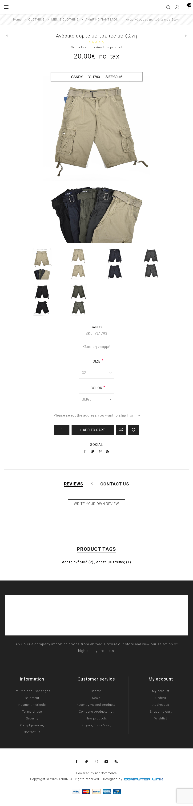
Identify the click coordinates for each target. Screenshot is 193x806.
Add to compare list (121, 430)
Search (96, 691)
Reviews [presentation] (73, 483)
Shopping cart (161, 711)
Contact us (32, 732)
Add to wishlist (133, 430)
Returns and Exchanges (32, 691)
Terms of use (32, 711)
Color (96, 388)
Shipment (32, 698)
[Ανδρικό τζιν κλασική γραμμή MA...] (177, 35)
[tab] (74, 483)
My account (160, 691)
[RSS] (116, 761)
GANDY (96, 327)
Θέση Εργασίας (32, 725)
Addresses (161, 704)
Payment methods (32, 704)
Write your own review (96, 504)
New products (96, 718)
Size (97, 361)
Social (96, 445)
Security (32, 718)
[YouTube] (106, 761)
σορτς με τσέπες (110, 562)
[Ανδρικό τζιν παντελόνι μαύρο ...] (16, 35)
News (96, 698)
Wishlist (160, 718)
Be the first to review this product (96, 47)
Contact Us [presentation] (114, 483)
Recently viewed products (96, 704)
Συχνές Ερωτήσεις (96, 725)
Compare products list (96, 711)
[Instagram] (96, 761)
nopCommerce (106, 773)
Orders (160, 698)
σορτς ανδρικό (75, 562)
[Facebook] (76, 761)
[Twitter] (86, 761)
